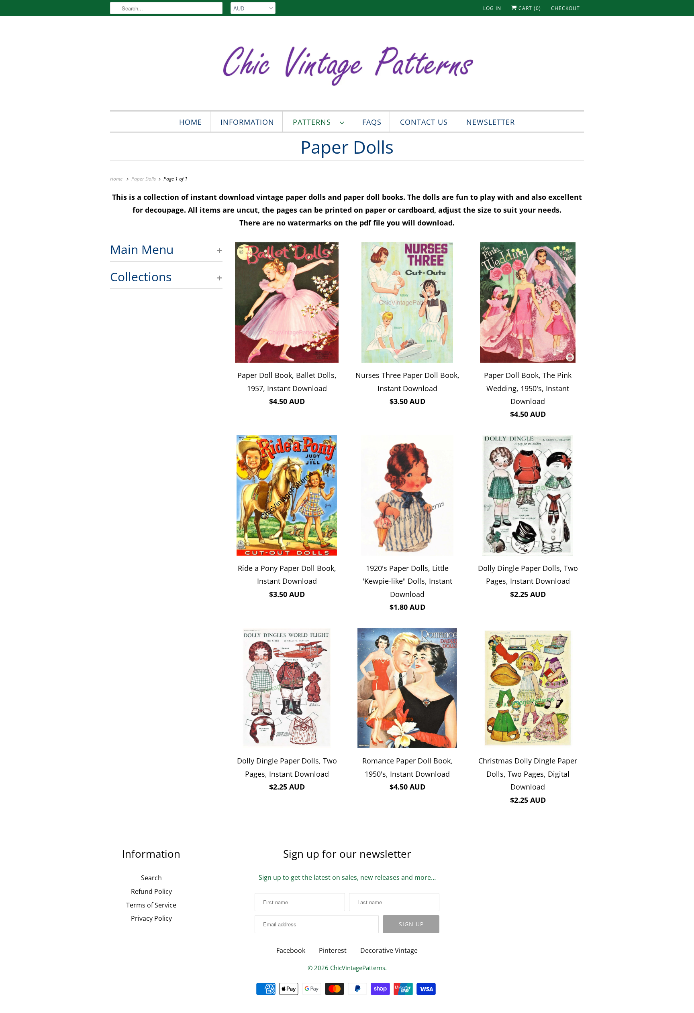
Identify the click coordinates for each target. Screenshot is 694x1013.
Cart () (529, 8)
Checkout (565, 8)
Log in (492, 8)
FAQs (372, 122)
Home (190, 122)
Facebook (290, 950)
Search (151, 877)
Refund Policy (151, 891)
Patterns (314, 122)
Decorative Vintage (389, 950)
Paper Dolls (347, 147)
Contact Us (424, 122)
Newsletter (490, 122)
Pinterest (333, 950)
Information (247, 122)
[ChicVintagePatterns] (347, 65)
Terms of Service (151, 905)
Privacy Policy (151, 918)
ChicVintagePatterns (357, 968)
